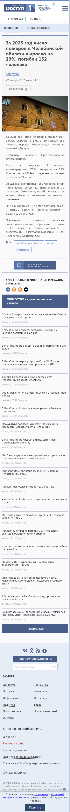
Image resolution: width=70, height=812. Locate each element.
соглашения (41, 794)
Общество (12, 74)
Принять (35, 807)
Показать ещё (35, 628)
